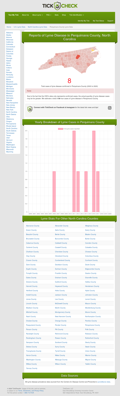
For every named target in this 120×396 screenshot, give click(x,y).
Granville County (91, 277)
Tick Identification (76, 15)
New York (9, 109)
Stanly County (90, 342)
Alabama (9, 32)
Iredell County (31, 295)
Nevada (9, 100)
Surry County (60, 346)
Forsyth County (32, 273)
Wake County (60, 355)
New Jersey (10, 105)
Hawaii (8, 60)
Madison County (32, 308)
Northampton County (93, 316)
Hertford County (32, 290)
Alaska (8, 35)
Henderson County (92, 286)
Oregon (9, 121)
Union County (90, 351)
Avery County (90, 230)
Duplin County (31, 269)
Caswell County (61, 247)
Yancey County (31, 368)
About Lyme (37, 15)
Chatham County (32, 251)
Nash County (31, 316)
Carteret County (32, 247)
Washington (10, 144)
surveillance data (104, 382)
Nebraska (9, 98)
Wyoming (9, 151)
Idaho (8, 63)
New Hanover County (63, 316)
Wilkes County (31, 364)
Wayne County (90, 359)
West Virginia (11, 147)
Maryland (9, 81)
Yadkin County (90, 364)
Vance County (31, 355)
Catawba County (91, 247)
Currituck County (91, 260)
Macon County (90, 303)
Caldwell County (61, 243)
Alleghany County (91, 226)
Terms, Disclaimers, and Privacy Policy (30, 391)
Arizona (9, 37)
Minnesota (10, 88)
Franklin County (61, 273)
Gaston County (90, 273)
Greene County (32, 282)
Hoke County (60, 290)
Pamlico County (91, 321)
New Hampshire (12, 102)
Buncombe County (62, 238)
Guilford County (61, 282)
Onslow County (31, 321)
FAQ (48, 15)
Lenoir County (90, 299)
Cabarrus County (32, 243)
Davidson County (61, 264)
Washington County (33, 359)
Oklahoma (10, 119)
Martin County (60, 308)
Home (9, 27)
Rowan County (60, 338)
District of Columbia (9, 52)
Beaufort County (32, 234)
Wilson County (60, 364)
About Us (25, 15)
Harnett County (31, 286)
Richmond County (61, 333)
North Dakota (11, 114)
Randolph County (32, 333)
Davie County (90, 264)
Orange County (60, 321)
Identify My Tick (83, 20)
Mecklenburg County (93, 308)
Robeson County (91, 333)
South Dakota (11, 130)
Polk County (89, 329)
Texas (8, 135)
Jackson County (61, 295)
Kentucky (9, 74)
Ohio (8, 116)
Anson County (31, 230)
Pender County (60, 325)
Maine (8, 79)
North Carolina (11, 112)
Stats (56, 15)
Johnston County (91, 295)
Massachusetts (11, 84)
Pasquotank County (33, 325)
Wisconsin (10, 149)
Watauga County (61, 359)
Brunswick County (32, 238)
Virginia (9, 142)
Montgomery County (62, 312)
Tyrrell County (60, 351)
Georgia (9, 58)
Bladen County (90, 234)
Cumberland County (62, 260)
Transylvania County (33, 351)
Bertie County (60, 234)
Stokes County (31, 346)
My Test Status (98, 20)
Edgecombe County (92, 269)
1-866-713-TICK (28, 393)
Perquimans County (92, 325)
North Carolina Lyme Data (37, 27)
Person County (31, 329)
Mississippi (10, 91)
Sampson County (32, 342)
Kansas (9, 72)
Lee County (59, 299)
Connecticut (10, 46)
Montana (9, 95)
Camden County (91, 243)
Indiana (9, 67)
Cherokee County (61, 251)
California (9, 42)
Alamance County (32, 226)
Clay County (30, 256)
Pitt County (59, 329)
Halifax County (90, 282)
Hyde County (90, 290)
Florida (8, 56)
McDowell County (61, 303)
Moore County (90, 312)
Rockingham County (33, 338)
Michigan (9, 86)
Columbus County (91, 256)
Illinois (8, 65)
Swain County (90, 346)
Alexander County (61, 226)
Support (110, 20)
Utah (8, 137)
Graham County (61, 277)
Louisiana (9, 77)
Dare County (31, 264)
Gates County (31, 277)
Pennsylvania (11, 123)
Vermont (9, 140)
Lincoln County (31, 303)
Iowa (8, 70)
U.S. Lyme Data (19, 27)
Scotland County (61, 342)
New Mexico (10, 107)
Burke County (90, 238)
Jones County (31, 299)
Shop (64, 15)
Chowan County (91, 251)
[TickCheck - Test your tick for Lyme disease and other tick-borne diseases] (60, 5)
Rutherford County (92, 338)
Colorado (9, 44)
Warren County (90, 355)
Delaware (9, 49)
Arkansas (9, 39)
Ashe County (60, 230)
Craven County (31, 260)
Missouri (9, 93)
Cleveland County (61, 256)
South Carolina (11, 128)
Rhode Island (11, 126)
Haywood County (61, 286)
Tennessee (10, 133)
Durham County (61, 269)
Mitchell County (32, 312)
